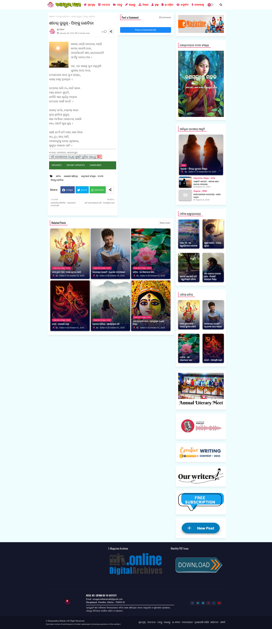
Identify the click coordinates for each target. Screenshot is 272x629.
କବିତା (58, 176)
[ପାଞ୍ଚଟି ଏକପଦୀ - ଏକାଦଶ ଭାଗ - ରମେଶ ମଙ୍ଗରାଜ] (185, 182)
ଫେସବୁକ (69, 190)
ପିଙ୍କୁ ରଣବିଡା (63, 16)
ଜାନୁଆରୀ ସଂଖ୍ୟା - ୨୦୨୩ (92, 176)
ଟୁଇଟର (84, 190)
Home (51, 16)
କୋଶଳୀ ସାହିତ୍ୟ (71, 176)
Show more (165, 223)
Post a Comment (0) (145, 30)
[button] (221, 5)
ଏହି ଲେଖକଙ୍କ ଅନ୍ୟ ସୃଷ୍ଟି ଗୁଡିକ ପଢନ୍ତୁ (73, 156)
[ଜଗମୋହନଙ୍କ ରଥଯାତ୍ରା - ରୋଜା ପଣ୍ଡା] (185, 195)
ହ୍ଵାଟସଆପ (99, 190)
